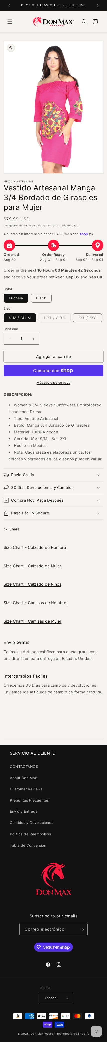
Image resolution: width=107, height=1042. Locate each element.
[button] (9, 21)
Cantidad (11, 329)
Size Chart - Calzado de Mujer (32, 565)
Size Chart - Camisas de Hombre (35, 602)
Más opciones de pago (53, 382)
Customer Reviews (26, 789)
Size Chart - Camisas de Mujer (32, 621)
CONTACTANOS (24, 766)
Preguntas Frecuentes (29, 800)
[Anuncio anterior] (9, 5)
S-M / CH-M (20, 318)
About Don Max (23, 778)
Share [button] (14, 529)
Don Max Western (43, 1033)
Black (41, 298)
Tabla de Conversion (28, 845)
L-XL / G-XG (57, 318)
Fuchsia (16, 298)
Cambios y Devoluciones (31, 822)
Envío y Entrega (24, 811)
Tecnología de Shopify (73, 1033)
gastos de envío (20, 225)
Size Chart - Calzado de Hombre (35, 547)
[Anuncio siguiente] (97, 5)
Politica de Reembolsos (30, 834)
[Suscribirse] (81, 929)
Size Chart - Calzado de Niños (32, 584)
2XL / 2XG (87, 318)
